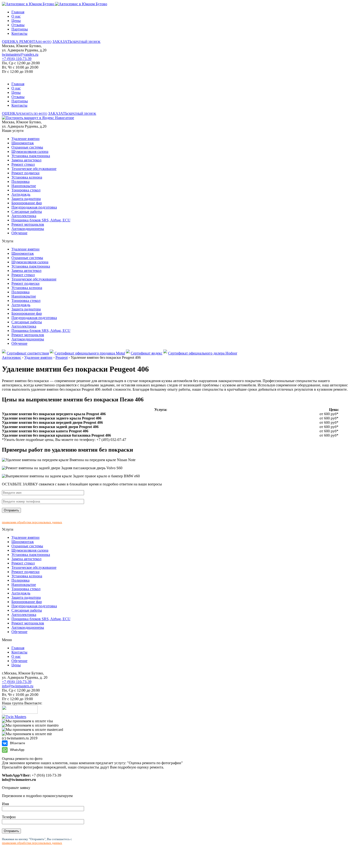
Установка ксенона (26, 177)
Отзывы (18, 25)
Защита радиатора (26, 199)
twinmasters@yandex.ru (20, 54)
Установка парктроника (30, 156)
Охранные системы (27, 147)
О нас (16, 16)
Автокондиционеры (27, 229)
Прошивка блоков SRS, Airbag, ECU (40, 220)
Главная (17, 12)
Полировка (20, 182)
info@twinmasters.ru (17, 686)
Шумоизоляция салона (29, 152)
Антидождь (20, 194)
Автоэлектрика (23, 216)
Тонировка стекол (25, 190)
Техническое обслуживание (33, 169)
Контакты (19, 33)
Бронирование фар (26, 203)
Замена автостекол (26, 160)
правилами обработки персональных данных (32, 522)
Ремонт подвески (25, 173)
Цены (16, 21)
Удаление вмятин (25, 139)
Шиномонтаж (22, 143)
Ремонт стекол (23, 164)
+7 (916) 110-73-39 (16, 59)
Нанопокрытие (23, 186)
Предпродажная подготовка (34, 207)
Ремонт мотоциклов (27, 224)
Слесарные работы (26, 212)
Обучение (19, 233)
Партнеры (19, 29)
